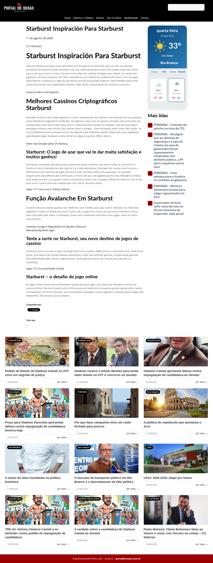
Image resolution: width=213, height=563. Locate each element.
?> (13, 353)
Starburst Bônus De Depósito (42, 92)
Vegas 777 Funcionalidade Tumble (45, 268)
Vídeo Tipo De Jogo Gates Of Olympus (47, 143)
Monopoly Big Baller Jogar (40, 230)
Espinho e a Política (83, 18)
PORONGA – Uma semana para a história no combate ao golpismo (170, 176)
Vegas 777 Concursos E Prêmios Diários (48, 189)
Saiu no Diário (114, 18)
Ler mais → (63, 381)
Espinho (100, 18)
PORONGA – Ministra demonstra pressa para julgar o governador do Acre (169, 191)
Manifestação (131, 18)
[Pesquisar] (208, 7)
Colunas (144, 18)
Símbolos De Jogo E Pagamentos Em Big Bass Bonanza (56, 226)
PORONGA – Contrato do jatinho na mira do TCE (170, 126)
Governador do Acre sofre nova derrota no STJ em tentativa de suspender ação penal (169, 208)
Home (67, 18)
